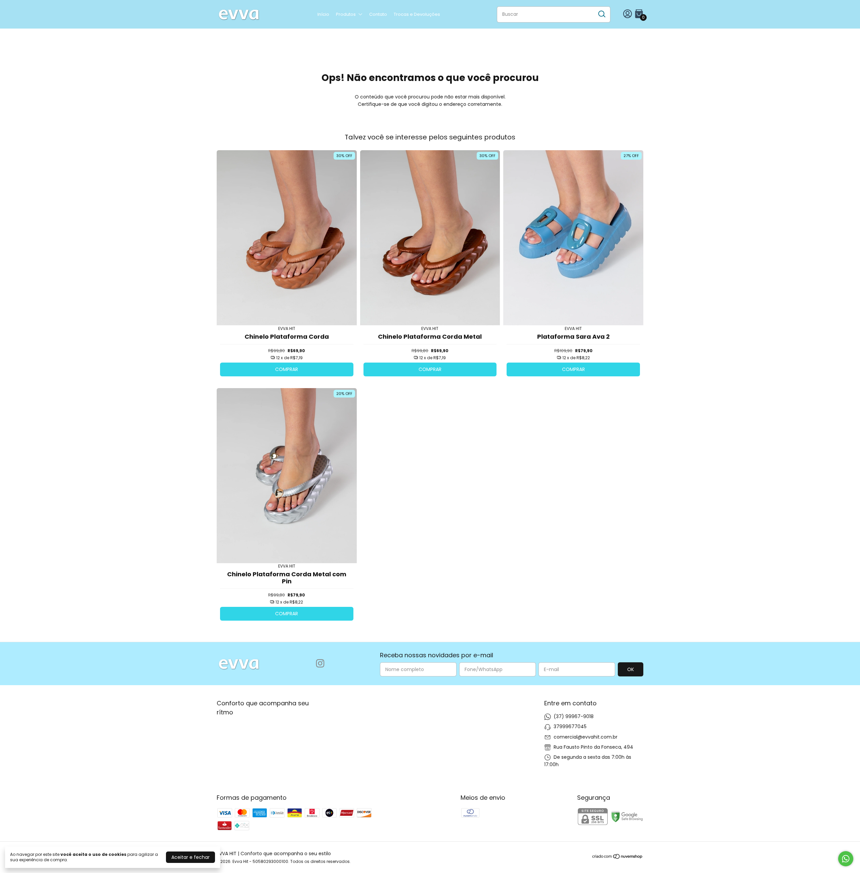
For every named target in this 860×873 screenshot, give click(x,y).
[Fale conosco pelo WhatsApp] (845, 858)
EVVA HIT (286, 328)
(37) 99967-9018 (574, 716)
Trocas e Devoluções (417, 14)
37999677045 (570, 726)
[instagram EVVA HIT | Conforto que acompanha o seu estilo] (320, 664)
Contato (378, 14)
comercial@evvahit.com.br (585, 737)
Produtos (346, 14)
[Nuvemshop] (617, 857)
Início (323, 14)
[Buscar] (601, 14)
